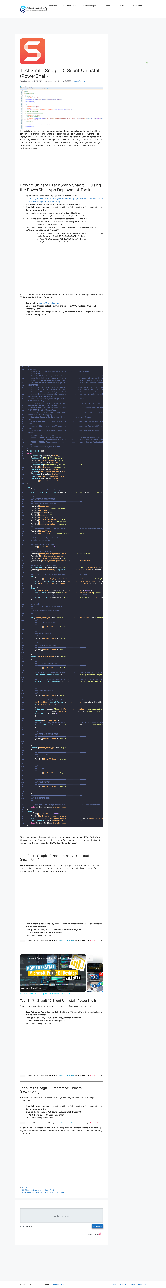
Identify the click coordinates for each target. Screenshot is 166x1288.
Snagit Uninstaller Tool (49, 303)
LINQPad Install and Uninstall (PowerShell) (38, 1190)
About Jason (105, 6)
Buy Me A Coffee (135, 6)
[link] (23, 958)
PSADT (25, 1188)
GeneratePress (58, 1284)
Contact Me (119, 6)
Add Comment (97, 1226)
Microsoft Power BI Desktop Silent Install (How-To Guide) (52, 958)
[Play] (95, 977)
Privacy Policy (117, 1284)
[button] (50, 12)
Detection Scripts (89, 6)
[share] (81, 957)
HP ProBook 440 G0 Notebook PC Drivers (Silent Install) (43, 1192)
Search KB (53, 6)
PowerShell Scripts (69, 6)
